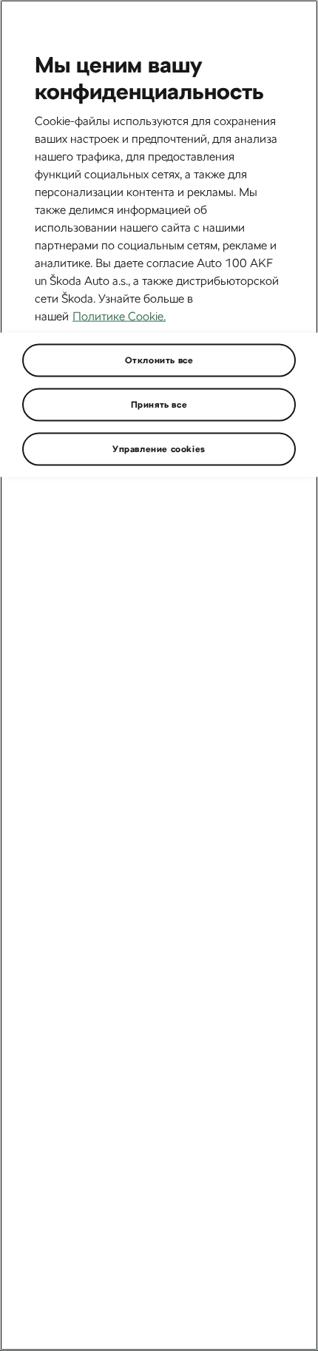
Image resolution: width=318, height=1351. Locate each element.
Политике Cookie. (119, 316)
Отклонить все (159, 359)
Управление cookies (159, 448)
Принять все (159, 404)
